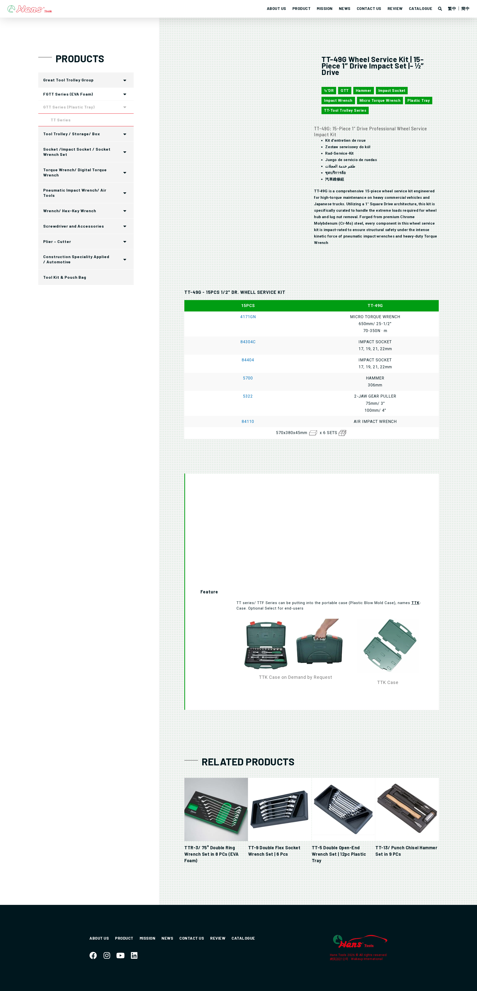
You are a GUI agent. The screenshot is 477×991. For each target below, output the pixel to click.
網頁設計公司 (340, 959)
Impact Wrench (338, 100)
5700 (248, 378)
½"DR (329, 90)
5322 (248, 396)
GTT (345, 90)
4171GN (248, 316)
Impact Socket (391, 90)
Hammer (363, 90)
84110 (248, 421)
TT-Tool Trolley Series (345, 110)
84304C (248, 342)
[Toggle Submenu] (125, 80)
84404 (248, 360)
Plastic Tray (418, 100)
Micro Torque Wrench (380, 100)
